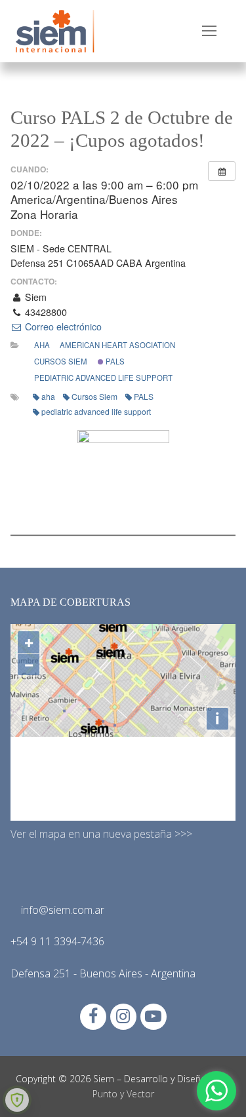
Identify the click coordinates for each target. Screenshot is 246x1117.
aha (48, 396)
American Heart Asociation (117, 345)
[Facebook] (93, 1017)
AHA (42, 345)
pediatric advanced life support (103, 377)
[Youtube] (153, 1017)
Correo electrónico (62, 326)
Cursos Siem (60, 361)
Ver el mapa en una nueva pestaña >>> (101, 834)
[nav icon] (209, 31)
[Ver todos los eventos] (222, 171)
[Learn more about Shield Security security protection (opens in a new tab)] (17, 1100)
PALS (114, 361)
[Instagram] (123, 1017)
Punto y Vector (123, 1094)
